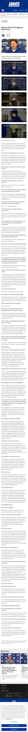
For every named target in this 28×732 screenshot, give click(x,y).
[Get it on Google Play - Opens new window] (18, 696)
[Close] (26, 703)
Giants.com (8, 34)
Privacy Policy (9, 719)
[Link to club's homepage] (2, 10)
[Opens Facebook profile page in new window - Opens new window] (7, 36)
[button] (14, 67)
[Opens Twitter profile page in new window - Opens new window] (9, 36)
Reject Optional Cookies (14, 725)
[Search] (23, 10)
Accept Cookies (14, 729)
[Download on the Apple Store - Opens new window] (9, 696)
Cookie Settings (14, 721)
